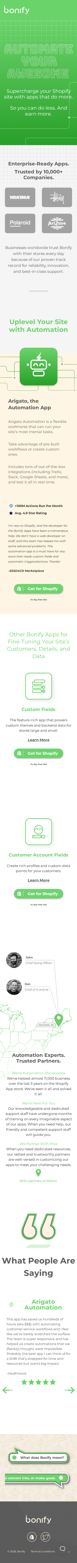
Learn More (38, 740)
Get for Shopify (43, 753)
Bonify (21, 1551)
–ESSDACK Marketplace (26, 571)
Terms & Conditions (43, 1551)
